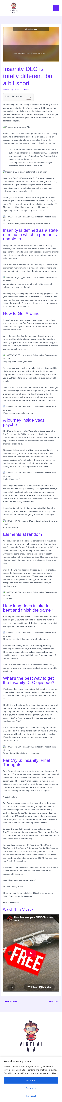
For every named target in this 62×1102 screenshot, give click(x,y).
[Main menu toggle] (56, 8)
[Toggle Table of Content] (27, 97)
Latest (6, 90)
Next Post (55, 1001)
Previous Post (9, 1001)
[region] (31, 1079)
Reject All (31, 1096)
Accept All (31, 1080)
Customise (31, 1088)
